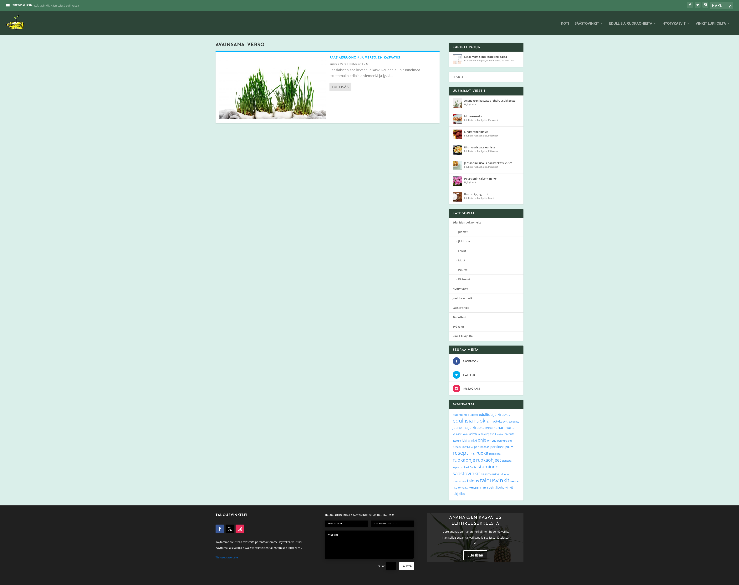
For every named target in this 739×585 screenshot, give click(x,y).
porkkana (497, 446)
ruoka (482, 453)
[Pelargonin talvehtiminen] (457, 181)
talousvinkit (494, 480)
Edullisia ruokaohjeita (630, 23)
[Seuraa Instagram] (240, 529)
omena (491, 440)
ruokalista (495, 453)
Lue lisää (340, 87)
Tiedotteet (459, 317)
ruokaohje (464, 459)
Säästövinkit (587, 23)
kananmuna (504, 427)
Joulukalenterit (462, 298)
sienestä (507, 460)
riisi (473, 453)
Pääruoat (493, 120)
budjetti (473, 415)
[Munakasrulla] (457, 119)
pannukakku (504, 440)
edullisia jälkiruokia (494, 414)
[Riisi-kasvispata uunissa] (457, 150)
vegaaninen (478, 487)
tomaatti (463, 487)
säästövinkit (466, 473)
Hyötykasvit (673, 23)
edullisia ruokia (471, 420)
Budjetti (481, 60)
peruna (467, 446)
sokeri (465, 467)
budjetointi (460, 415)
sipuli (456, 467)
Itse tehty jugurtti (476, 194)
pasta (457, 447)
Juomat (463, 232)
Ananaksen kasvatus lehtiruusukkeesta (490, 100)
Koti (565, 23)
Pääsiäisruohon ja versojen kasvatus (364, 57)
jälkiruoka (476, 427)
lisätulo (457, 440)
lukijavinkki (469, 440)
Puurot (462, 270)
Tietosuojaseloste (227, 557)
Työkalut (458, 326)
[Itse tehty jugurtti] (457, 197)
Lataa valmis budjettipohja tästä (485, 57)
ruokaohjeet (488, 460)
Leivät (462, 251)
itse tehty (513, 421)
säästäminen (484, 466)
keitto (473, 434)
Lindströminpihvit (476, 132)
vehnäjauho (496, 487)
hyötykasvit (499, 421)
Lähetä (406, 566)
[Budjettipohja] (457, 59)
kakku (489, 428)
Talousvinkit (508, 60)
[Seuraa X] (230, 529)
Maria (343, 63)
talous (473, 481)
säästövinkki (490, 474)
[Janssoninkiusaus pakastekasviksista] (457, 165)
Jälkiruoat (464, 241)
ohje (482, 440)
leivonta (509, 434)
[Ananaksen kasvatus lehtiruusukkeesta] (457, 103)
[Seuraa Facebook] (220, 529)
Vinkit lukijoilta (711, 23)
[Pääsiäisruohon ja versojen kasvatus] (272, 87)
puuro (509, 447)
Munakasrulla (473, 116)
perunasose (481, 447)
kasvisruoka (460, 434)
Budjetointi (470, 60)
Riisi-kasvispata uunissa (479, 147)
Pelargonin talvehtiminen (480, 178)
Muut (491, 198)
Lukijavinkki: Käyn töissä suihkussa (56, 5)
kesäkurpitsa (486, 434)
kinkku (499, 434)
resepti (461, 452)
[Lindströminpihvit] (457, 134)
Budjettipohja (493, 60)
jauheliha (460, 427)
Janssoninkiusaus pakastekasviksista (488, 163)
